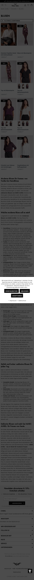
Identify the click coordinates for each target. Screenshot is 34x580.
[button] (30, 571)
